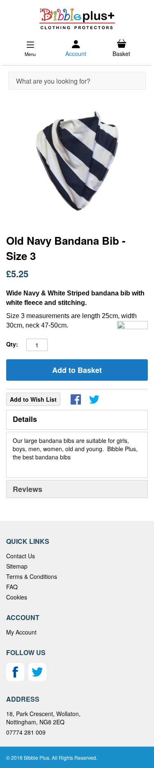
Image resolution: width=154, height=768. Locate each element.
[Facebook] (15, 678)
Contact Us (20, 556)
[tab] (77, 420)
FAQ (12, 587)
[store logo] (77, 18)
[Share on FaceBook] (76, 399)
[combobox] (77, 81)
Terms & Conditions (31, 576)
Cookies (16, 597)
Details (25, 419)
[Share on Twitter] (94, 399)
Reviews (27, 489)
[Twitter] (37, 678)
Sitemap (17, 566)
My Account (21, 632)
